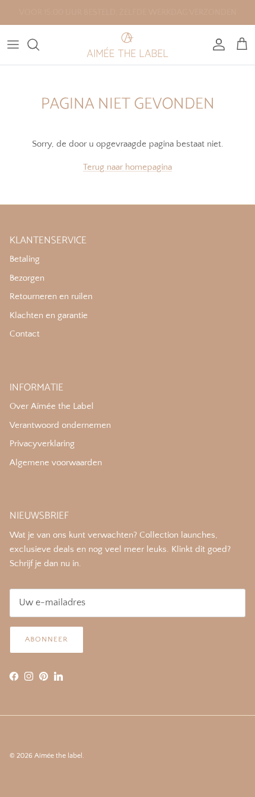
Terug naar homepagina (127, 167)
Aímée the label (58, 756)
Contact (24, 334)
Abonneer (46, 639)
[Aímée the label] (127, 45)
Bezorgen (26, 278)
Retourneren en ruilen (51, 296)
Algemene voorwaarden (55, 463)
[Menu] (13, 44)
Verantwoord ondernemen (60, 425)
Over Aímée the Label (51, 406)
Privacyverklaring (42, 444)
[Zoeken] (39, 44)
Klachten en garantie (48, 315)
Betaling (24, 259)
